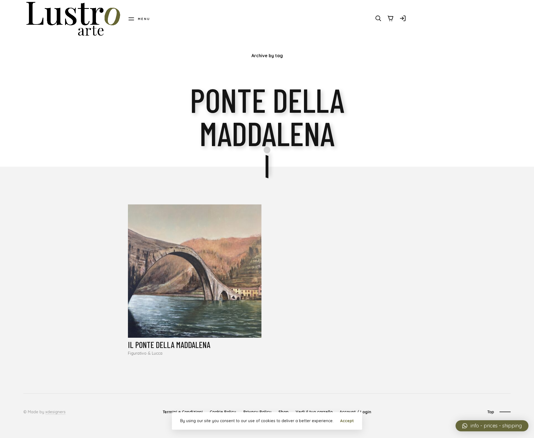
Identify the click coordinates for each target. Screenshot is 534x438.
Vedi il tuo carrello (314, 411)
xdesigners (55, 411)
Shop (283, 411)
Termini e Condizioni (183, 411)
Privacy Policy (257, 411)
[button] (492, 425)
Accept (347, 421)
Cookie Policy (223, 411)
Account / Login (355, 411)
